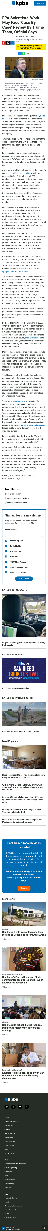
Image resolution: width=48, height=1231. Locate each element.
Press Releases (9, 1141)
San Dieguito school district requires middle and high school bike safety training (22, 1028)
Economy (5, 929)
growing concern (18, 401)
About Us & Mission (11, 1121)
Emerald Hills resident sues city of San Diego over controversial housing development (23, 1075)
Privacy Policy (9, 1145)
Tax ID (6, 1214)
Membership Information (13, 1206)
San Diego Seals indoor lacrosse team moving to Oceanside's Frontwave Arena (24, 933)
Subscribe (24, 578)
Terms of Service (10, 1153)
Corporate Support (10, 1198)
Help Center (8, 1187)
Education (5, 1022)
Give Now (40, 3)
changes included (33, 338)
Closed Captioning (10, 1168)
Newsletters (8, 1125)
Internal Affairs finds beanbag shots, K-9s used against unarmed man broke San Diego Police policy (23, 799)
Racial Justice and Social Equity (12, 974)
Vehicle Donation (10, 1218)
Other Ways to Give (11, 1210)
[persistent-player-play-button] (3, 1228)
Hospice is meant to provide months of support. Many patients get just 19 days (23, 776)
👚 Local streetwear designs (17, 498)
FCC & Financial (9, 1133)
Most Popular (9, 741)
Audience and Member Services (15, 1164)
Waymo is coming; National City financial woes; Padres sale (23, 643)
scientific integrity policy (19, 173)
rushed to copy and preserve (32, 425)
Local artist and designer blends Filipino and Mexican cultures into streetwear (22, 820)
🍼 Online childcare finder (16, 502)
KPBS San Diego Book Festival (15, 688)
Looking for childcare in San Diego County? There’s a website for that (21, 810)
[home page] (20, 3)
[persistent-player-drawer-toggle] (45, 1228)
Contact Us (8, 1172)
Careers (7, 1129)
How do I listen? (9, 1180)
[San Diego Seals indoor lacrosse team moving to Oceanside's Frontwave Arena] (24, 914)
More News (8, 899)
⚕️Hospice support (13, 494)
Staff (6, 1149)
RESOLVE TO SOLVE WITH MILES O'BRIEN (20, 731)
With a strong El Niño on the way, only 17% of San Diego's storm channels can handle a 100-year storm (22, 787)
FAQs (6, 1176)
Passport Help (9, 1183)
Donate (24, 888)
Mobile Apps (8, 1137)
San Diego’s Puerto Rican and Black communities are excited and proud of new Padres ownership (22, 980)
